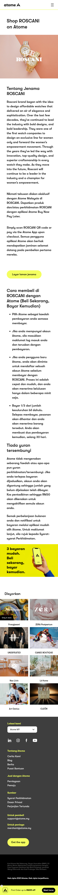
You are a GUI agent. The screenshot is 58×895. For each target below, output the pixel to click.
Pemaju (11, 785)
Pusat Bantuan (15, 768)
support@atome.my (18, 818)
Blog (9, 760)
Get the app (18, 842)
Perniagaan (13, 781)
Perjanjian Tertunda (18, 806)
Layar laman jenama (24, 274)
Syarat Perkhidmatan (19, 798)
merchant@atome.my (19, 828)
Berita (10, 764)
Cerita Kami (14, 756)
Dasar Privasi (14, 802)
